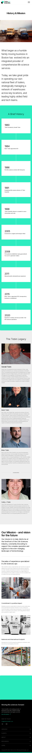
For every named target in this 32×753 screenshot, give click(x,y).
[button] (29, 2)
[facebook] (2, 724)
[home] (7, 2)
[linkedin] (6, 724)
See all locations (5, 714)
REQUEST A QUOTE (16, 693)
